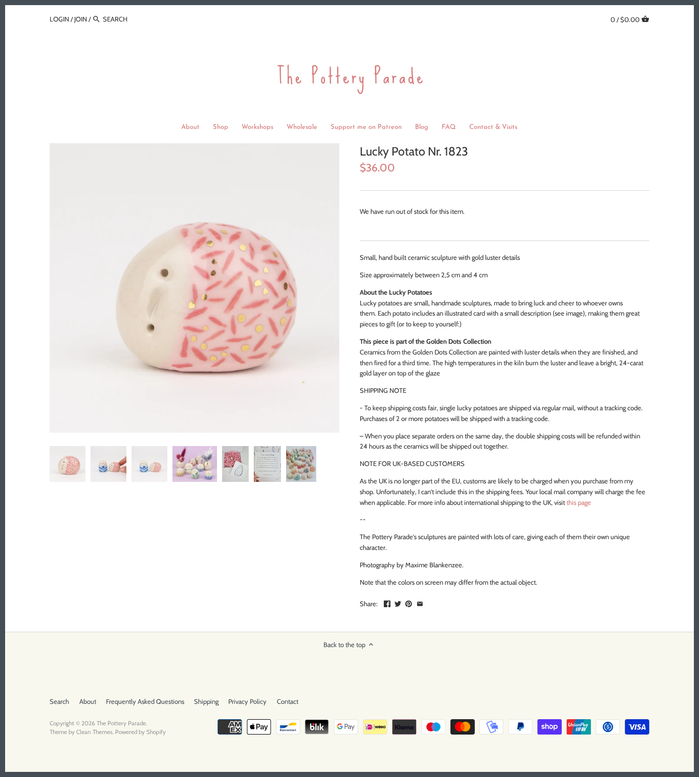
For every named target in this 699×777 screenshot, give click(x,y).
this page (578, 502)
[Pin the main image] (408, 602)
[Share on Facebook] (387, 602)
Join (80, 19)
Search (59, 701)
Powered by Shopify (140, 732)
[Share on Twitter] (398, 602)
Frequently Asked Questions (145, 701)
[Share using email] (420, 602)
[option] (67, 464)
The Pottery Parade (121, 723)
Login (59, 19)
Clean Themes (94, 732)
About (87, 701)
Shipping (206, 701)
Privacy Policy (247, 701)
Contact (287, 701)
